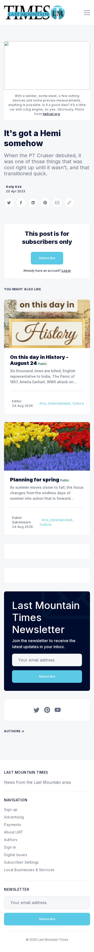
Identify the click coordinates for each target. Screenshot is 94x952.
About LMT (13, 832)
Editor (17, 401)
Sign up (11, 809)
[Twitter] (37, 710)
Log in (66, 270)
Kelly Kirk (14, 187)
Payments (12, 824)
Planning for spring (34, 480)
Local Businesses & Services (29, 870)
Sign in (10, 847)
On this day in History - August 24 (39, 360)
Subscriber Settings (21, 862)
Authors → (14, 731)
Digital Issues (15, 855)
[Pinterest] (47, 710)
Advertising (14, 817)
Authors (11, 839)
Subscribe (47, 258)
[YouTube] (58, 710)
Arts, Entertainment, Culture (61, 403)
